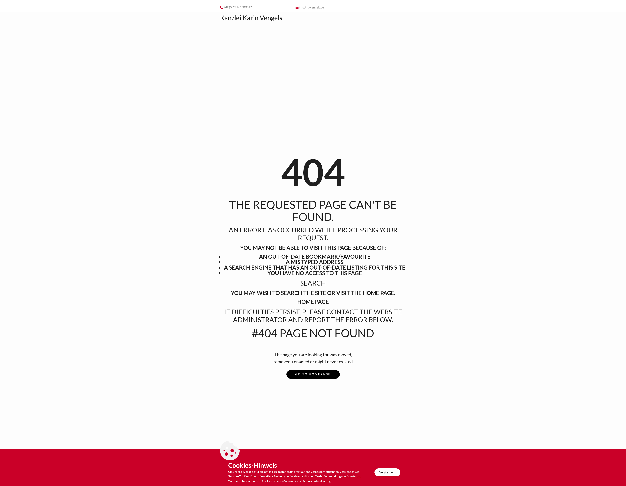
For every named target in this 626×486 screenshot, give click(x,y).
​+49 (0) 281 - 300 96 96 (237, 7)
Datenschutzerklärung (316, 481)
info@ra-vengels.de (311, 7)
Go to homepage (313, 374)
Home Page (313, 301)
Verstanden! (387, 472)
